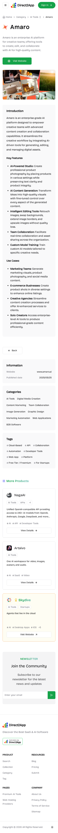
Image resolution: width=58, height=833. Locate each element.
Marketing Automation (18, 418)
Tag (4, 778)
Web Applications (42, 418)
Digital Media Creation (28, 398)
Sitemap (36, 811)
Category (7, 772)
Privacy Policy (39, 800)
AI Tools (34, 17)
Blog (34, 761)
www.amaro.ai (44, 371)
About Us (36, 794)
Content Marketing (16, 405)
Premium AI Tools (12, 794)
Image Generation (15, 411)
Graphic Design (36, 411)
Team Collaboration (39, 405)
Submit (35, 772)
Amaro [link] (49, 17)
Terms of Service (40, 805)
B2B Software (13, 424)
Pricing (35, 767)
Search (6, 761)
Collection (8, 767)
